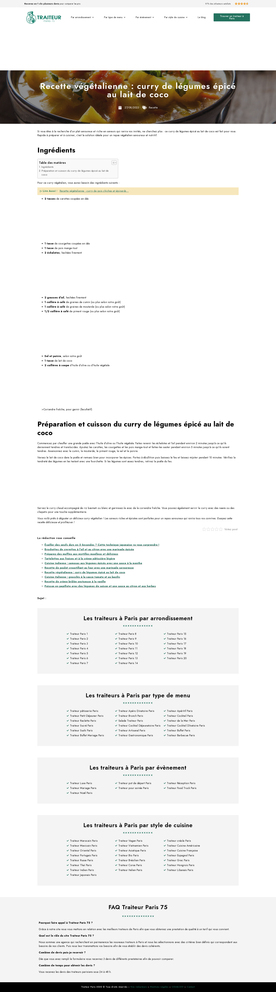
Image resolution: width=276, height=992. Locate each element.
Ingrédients (47, 167)
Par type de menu (113, 17)
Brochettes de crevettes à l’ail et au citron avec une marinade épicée (89, 549)
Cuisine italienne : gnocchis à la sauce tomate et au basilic (82, 577)
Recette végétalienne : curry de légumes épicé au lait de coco (85, 572)
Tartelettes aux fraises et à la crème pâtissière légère (80, 558)
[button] (232, 17)
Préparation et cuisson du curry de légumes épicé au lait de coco (75, 172)
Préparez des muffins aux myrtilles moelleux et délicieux (81, 554)
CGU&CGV (178, 986)
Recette (153, 107)
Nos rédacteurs (139, 986)
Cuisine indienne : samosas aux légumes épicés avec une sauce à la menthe (93, 563)
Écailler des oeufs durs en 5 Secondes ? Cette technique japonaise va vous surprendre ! (102, 545)
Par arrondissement (81, 17)
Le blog (202, 17)
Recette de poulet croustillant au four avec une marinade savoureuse (89, 568)
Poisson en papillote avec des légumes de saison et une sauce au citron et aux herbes (100, 586)
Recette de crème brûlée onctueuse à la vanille (75, 581)
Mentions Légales (159, 986)
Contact (191, 986)
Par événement (143, 17)
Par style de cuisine (174, 17)
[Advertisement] (138, 49)
